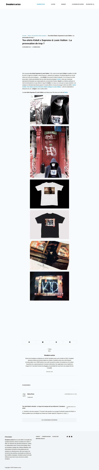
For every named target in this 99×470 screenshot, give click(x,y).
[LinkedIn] (70, 342)
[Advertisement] (49, 19)
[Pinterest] (56, 342)
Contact (38, 436)
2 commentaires (36, 47)
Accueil (24, 35)
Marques (63, 4)
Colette (59, 79)
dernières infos (41, 4)
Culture (53, 4)
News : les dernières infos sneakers (37, 35)
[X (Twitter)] (43, 342)
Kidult (66, 92)
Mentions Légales (40, 438)
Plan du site (55, 436)
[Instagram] (71, 436)
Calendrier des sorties (78, 4)
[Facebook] (29, 342)
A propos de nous (46, 436)
